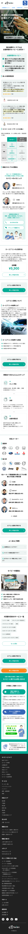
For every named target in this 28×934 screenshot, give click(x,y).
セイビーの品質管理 (7, 777)
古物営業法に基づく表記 (8, 888)
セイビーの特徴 (5, 762)
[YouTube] (16, 920)
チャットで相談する (14, 228)
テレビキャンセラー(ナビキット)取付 (10, 637)
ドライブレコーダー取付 (7, 623)
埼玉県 (3, 805)
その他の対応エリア (7, 815)
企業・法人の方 (5, 822)
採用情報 (4, 914)
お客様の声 (4, 765)
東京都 (3, 801)
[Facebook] (12, 920)
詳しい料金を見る (14, 275)
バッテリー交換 (5, 620)
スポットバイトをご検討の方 (9, 832)
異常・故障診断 (5, 791)
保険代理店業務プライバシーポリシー (11, 881)
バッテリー (4, 789)
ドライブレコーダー (7, 786)
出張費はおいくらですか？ (9, 547)
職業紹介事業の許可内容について (10, 893)
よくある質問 (5, 902)
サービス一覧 (5, 784)
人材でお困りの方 (6, 842)
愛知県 (3, 810)
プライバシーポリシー (7, 876)
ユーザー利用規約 (6, 861)
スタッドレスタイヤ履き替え (18, 620)
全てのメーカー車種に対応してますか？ (12, 559)
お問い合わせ (5, 905)
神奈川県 (4, 808)
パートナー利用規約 (7, 863)
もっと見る (14, 644)
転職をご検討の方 (6, 834)
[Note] (3, 920)
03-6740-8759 (14, 222)
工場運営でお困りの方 (7, 844)
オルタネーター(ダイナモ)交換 (8, 627)
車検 (17, 623)
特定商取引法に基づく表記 (8, 886)
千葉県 (3, 803)
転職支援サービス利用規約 (8, 890)
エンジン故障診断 (6, 634)
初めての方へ (5, 760)
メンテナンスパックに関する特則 (10, 866)
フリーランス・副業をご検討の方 (10, 829)
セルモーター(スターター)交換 (8, 630)
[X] (7, 920)
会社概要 (4, 912)
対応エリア (4, 769)
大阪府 (3, 812)
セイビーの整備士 (6, 774)
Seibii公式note (5, 854)
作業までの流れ (5, 767)
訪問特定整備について (7, 895)
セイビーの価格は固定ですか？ (10, 553)
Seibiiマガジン (5, 851)
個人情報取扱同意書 (7, 883)
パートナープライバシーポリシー (10, 879)
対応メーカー (5, 772)
